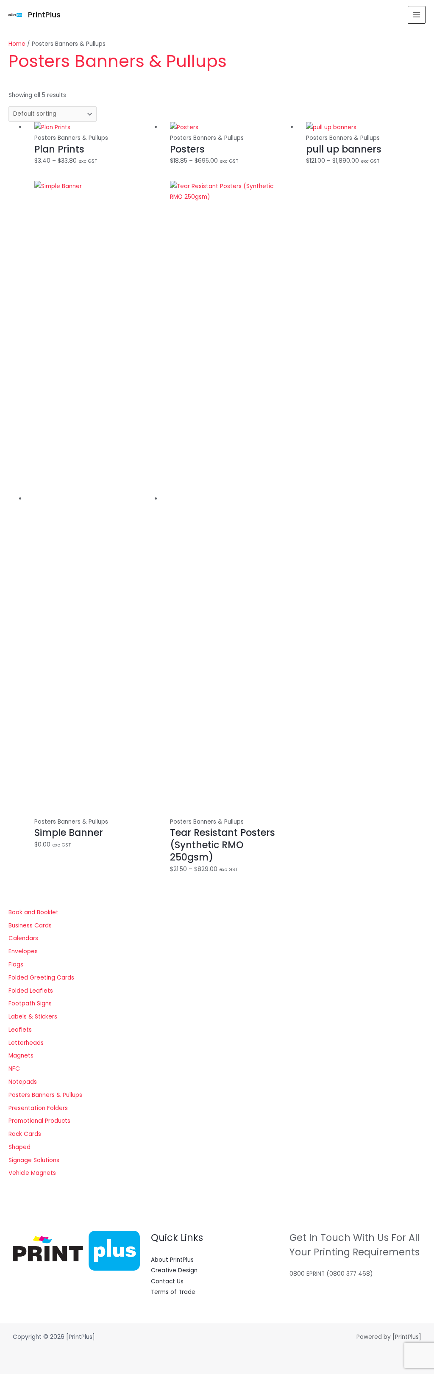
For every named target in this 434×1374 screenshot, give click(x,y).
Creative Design (174, 1270)
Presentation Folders (38, 1108)
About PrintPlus (172, 1260)
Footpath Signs (30, 1003)
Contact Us (167, 1281)
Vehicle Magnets (32, 1173)
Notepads (22, 1082)
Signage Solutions (33, 1160)
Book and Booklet (33, 912)
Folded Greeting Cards (41, 978)
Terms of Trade (173, 1292)
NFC (14, 1069)
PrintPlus (44, 14)
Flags (15, 964)
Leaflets (20, 1030)
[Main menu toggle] (417, 15)
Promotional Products (39, 1121)
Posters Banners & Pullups (45, 1095)
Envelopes (23, 951)
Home (16, 44)
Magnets (20, 1056)
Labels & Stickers (32, 1017)
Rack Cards (24, 1134)
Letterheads (26, 1043)
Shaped (19, 1147)
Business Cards (30, 926)
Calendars (23, 938)
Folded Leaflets (30, 991)
